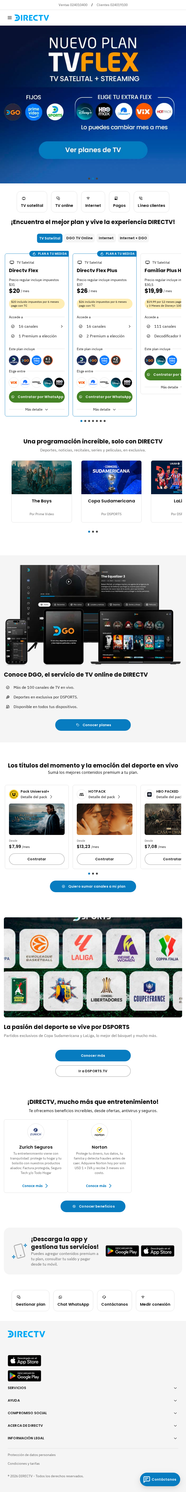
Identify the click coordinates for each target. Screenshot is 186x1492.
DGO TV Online (79, 238)
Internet (106, 238)
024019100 (119, 5)
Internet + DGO (133, 238)
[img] (10, 18)
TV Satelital (50, 238)
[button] (81, 421)
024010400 (78, 5)
